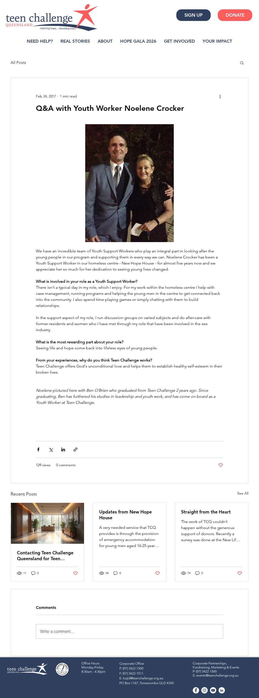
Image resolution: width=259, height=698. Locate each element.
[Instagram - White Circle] (204, 690)
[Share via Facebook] (38, 449)
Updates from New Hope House (125, 515)
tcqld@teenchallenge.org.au (143, 678)
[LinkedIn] (222, 690)
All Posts (18, 62)
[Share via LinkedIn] (63, 449)
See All (242, 493)
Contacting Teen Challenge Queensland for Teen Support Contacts (45, 555)
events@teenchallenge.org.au (217, 675)
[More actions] (220, 96)
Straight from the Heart (206, 512)
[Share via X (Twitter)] (50, 449)
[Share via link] (75, 449)
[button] (242, 63)
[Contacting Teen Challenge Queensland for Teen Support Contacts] (47, 523)
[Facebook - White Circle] (196, 690)
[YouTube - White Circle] (213, 690)
